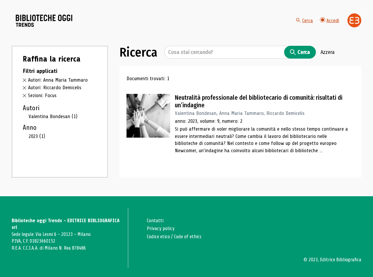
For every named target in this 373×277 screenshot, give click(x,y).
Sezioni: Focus (42, 95)
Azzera (328, 52)
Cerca (307, 20)
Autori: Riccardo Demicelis (54, 87)
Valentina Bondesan (53, 116)
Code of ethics (187, 236)
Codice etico (158, 236)
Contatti (155, 220)
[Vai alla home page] (44, 20)
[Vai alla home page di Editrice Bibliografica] (354, 20)
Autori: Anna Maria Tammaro (58, 80)
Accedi (332, 20)
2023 (37, 136)
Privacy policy (161, 228)
